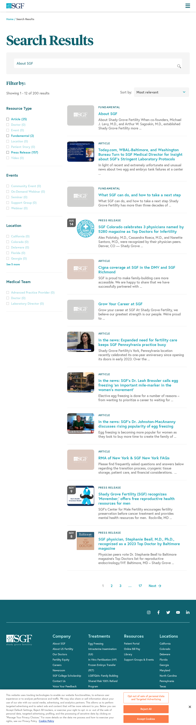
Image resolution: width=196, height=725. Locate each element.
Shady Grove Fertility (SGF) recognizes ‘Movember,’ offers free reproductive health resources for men (136, 498)
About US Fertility (63, 649)
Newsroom (59, 670)
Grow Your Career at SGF (120, 303)
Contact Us (59, 681)
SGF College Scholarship (67, 675)
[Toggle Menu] (189, 6)
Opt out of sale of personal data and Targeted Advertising (146, 698)
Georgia (164, 665)
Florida (163, 659)
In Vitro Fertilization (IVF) (102, 659)
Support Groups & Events (139, 659)
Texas (163, 686)
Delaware (165, 654)
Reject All (145, 709)
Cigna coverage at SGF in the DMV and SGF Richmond (136, 269)
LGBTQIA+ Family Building (103, 675)
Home (9, 19)
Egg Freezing (95, 643)
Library (128, 654)
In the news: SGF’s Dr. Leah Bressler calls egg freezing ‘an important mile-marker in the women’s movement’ (138, 385)
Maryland (165, 670)
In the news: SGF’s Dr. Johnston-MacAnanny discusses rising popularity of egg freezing (137, 424)
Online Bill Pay (132, 649)
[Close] (190, 707)
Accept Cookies (146, 719)
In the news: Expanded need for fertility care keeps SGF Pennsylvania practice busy (137, 342)
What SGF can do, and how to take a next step (139, 194)
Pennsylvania (167, 681)
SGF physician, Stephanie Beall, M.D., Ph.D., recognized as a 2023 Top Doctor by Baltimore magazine (139, 544)
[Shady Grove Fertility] (19, 643)
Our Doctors (60, 654)
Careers (57, 665)
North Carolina (168, 675)
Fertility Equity (61, 659)
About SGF (107, 113)
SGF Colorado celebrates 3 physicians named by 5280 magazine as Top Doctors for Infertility (141, 229)
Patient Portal (131, 643)
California (165, 643)
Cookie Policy (46, 721)
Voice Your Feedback (65, 686)
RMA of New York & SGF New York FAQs (134, 457)
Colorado (165, 649)
